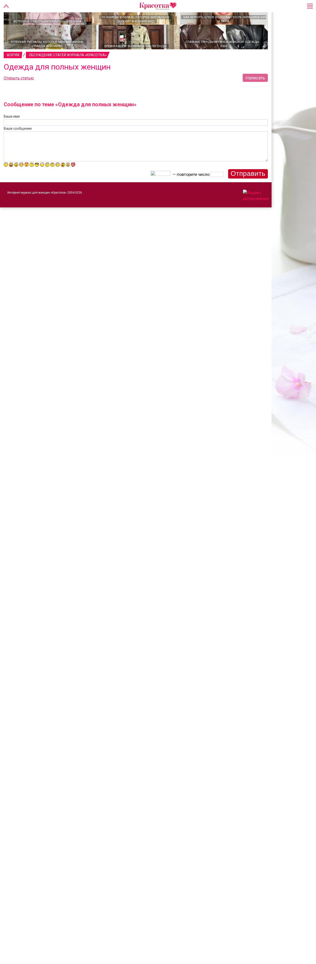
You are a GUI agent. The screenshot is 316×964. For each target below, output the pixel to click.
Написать (255, 95)
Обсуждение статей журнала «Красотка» (68, 72)
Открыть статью (19, 95)
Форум (13, 72)
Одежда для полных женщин (57, 84)
